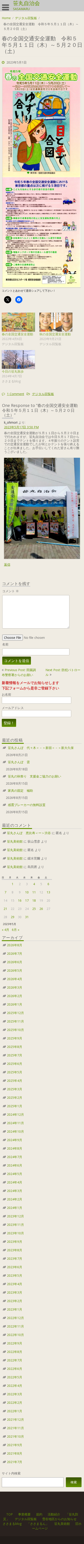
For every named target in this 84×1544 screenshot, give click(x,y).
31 (27, 917)
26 (41, 909)
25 (34, 909)
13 (48, 892)
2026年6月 (14, 962)
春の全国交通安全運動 (17, 334)
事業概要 (24, 1514)
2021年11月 (15, 1428)
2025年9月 (14, 1038)
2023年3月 (14, 1292)
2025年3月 (14, 1089)
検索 (74, 1482)
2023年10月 (15, 1233)
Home (6, 18)
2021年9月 (14, 1445)
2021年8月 (14, 1453)
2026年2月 (14, 996)
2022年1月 (14, 1411)
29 (12, 917)
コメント (10, 591)
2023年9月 (14, 1241)
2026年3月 (14, 987)
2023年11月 (15, 1224)
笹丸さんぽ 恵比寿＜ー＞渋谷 (29, 833)
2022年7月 (14, 1360)
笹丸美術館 (15, 841)
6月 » (15, 930)
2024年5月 (14, 1174)
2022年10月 (15, 1335)
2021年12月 (15, 1419)
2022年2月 (14, 1402)
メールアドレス (13, 708)
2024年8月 (14, 1148)
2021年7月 (14, 1462)
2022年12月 (15, 1318)
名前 (5, 644)
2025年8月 (14, 1047)
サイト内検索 (11, 1473)
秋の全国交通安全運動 (55, 334)
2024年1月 (14, 1208)
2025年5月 (14, 1072)
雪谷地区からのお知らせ (59, 1519)
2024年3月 (14, 1191)
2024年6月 (14, 1165)
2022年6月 (14, 1369)
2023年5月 (14, 1275)
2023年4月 (14, 1284)
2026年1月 (14, 1004)
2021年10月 (15, 1436)
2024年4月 (14, 1182)
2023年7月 (14, 1258)
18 (34, 900)
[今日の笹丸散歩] (18, 359)
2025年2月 (14, 1097)
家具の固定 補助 (20, 790)
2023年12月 (15, 1216)
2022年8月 (14, 1352)
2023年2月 (14, 1301)
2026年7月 (14, 953)
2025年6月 (14, 1064)
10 (27, 892)
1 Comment (15, 394)
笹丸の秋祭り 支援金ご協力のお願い (34, 776)
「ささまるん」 (38, 1523)
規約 (39, 1514)
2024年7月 (14, 1157)
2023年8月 (14, 1250)
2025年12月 (15, 1013)
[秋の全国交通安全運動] (56, 322)
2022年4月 (14, 1385)
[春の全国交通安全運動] (18, 322)
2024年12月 (15, 1114)
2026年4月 (14, 979)
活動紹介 (53, 1514)
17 (27, 900)
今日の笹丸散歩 (13, 371)
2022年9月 (14, 1343)
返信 (7, 564)
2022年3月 (14, 1394)
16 (20, 900)
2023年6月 (14, 1267)
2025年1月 (14, 1106)
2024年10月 (15, 1131)
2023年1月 (14, 1309)
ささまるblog (12, 1523)
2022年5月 (14, 1377)
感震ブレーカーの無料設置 (26, 805)
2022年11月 (15, 1326)
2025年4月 (14, 1080)
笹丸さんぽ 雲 (19, 762)
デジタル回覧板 (26, 18)
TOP (9, 1514)
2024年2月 (14, 1199)
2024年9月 (14, 1140)
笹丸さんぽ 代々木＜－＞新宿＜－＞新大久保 (41, 748)
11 (34, 892)
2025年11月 (15, 1021)
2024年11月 (15, 1123)
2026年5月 (14, 970)
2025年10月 (15, 1030)
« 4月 (5, 930)
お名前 (6, 694)
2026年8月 (14, 945)
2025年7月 (14, 1055)
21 (5, 909)
